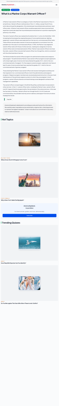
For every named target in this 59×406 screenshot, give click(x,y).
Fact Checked (15, 9)
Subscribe (29, 215)
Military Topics (5, 9)
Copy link (9, 99)
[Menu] (56, 4)
